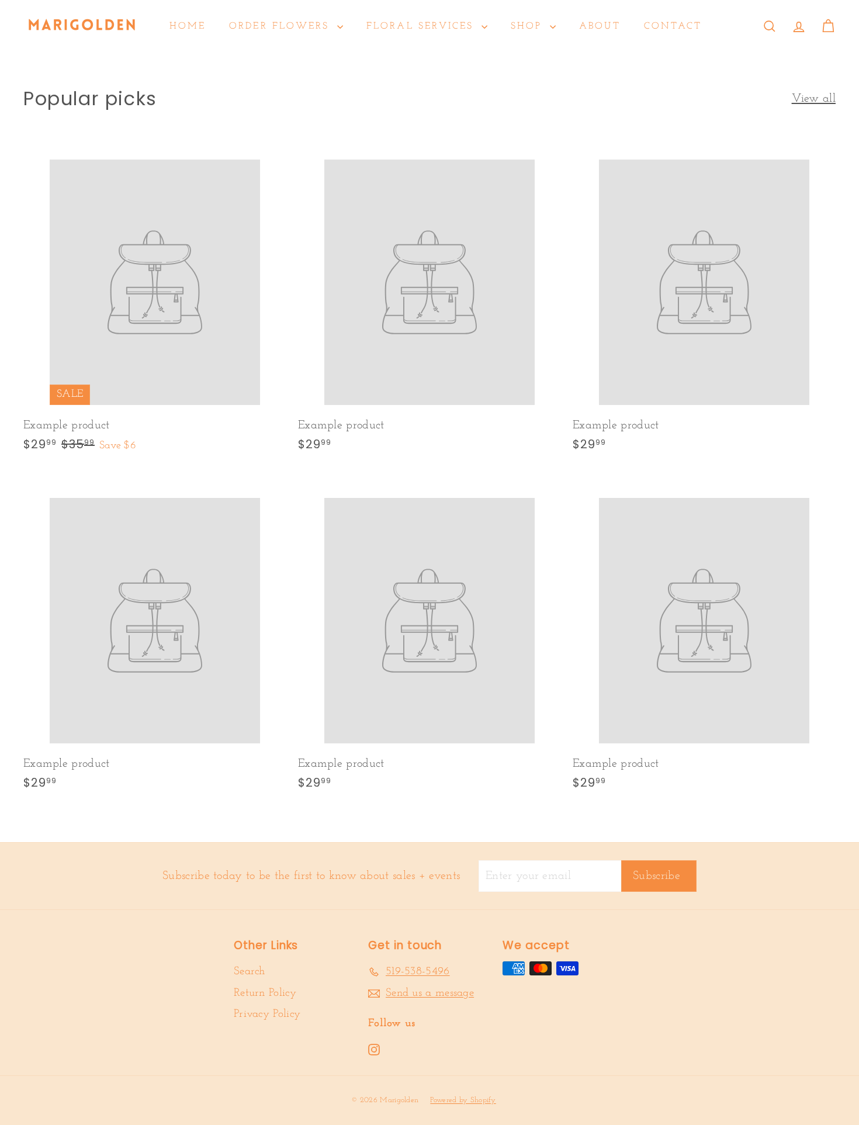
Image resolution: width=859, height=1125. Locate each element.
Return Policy (265, 993)
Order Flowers (281, 26)
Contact (673, 26)
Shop (529, 26)
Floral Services (422, 26)
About (600, 26)
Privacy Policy (267, 1014)
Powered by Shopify (463, 1100)
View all (814, 99)
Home (187, 26)
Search (249, 971)
